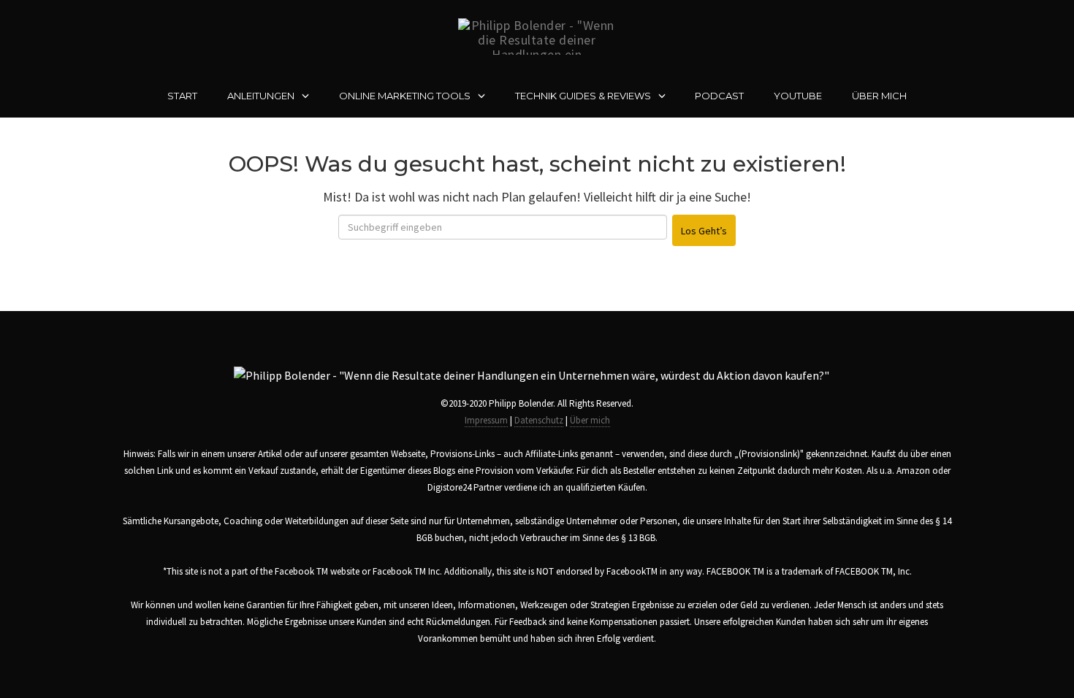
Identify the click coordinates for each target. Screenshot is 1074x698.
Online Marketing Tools (405, 95)
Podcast (719, 95)
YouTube (798, 95)
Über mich (879, 95)
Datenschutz (538, 420)
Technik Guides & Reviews (583, 95)
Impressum (486, 420)
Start (182, 95)
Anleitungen (260, 95)
